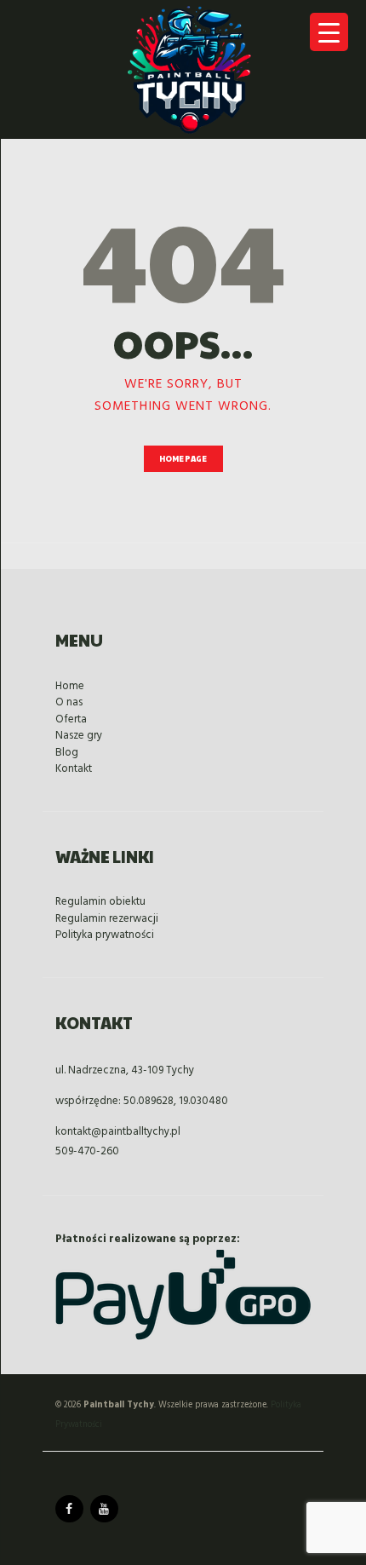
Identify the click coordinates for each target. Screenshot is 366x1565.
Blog (66, 753)
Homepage (183, 458)
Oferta (71, 719)
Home (69, 686)
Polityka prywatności (104, 935)
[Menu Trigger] (329, 32)
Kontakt (73, 769)
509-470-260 (87, 1151)
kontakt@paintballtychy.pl (117, 1132)
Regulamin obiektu (100, 902)
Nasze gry (78, 736)
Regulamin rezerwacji (106, 919)
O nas (69, 702)
